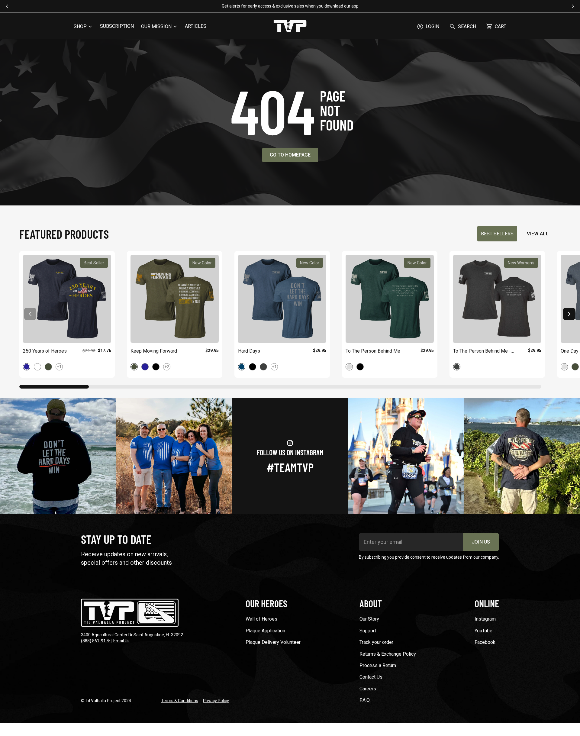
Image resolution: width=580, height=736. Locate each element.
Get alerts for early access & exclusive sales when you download (290, 6)
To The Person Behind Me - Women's (482, 351)
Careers (367, 689)
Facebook (485, 642)
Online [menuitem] (487, 603)
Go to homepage (290, 155)
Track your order (376, 642)
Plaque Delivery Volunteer (273, 642)
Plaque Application (265, 631)
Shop (80, 26)
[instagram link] (58, 456)
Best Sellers (497, 234)
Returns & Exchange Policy (387, 654)
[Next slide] (569, 314)
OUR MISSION (156, 26)
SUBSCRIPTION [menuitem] (117, 26)
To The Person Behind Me (373, 351)
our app (351, 6)
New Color (202, 262)
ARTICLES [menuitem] (195, 26)
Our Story (369, 619)
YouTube (483, 631)
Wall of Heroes (261, 619)
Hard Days (249, 351)
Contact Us (370, 677)
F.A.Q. (365, 700)
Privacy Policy (216, 700)
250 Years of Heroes (45, 351)
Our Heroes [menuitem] (266, 603)
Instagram (485, 619)
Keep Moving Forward (153, 351)
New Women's (521, 262)
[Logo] (290, 26)
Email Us (121, 640)
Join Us (481, 542)
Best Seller (94, 262)
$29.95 (212, 350)
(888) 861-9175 (96, 640)
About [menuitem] (370, 603)
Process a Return (377, 665)
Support (367, 631)
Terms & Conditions (179, 700)
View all (538, 234)
